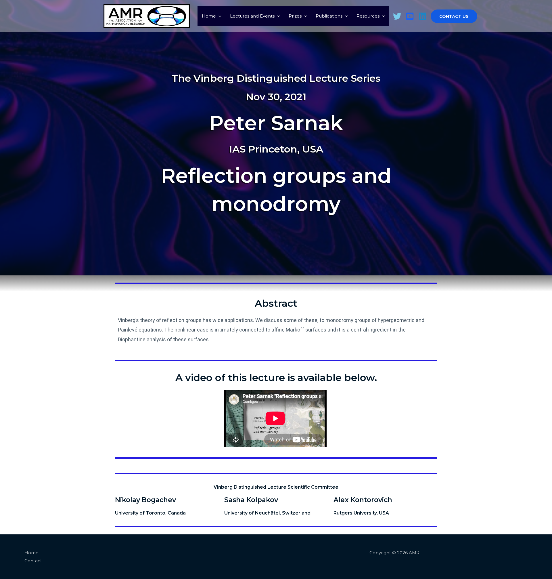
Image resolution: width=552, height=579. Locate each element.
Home (209, 16)
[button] (446, 16)
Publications (329, 16)
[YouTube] (410, 16)
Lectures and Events (252, 16)
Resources (367, 16)
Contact (33, 560)
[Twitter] (397, 16)
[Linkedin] (422, 16)
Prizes (295, 16)
